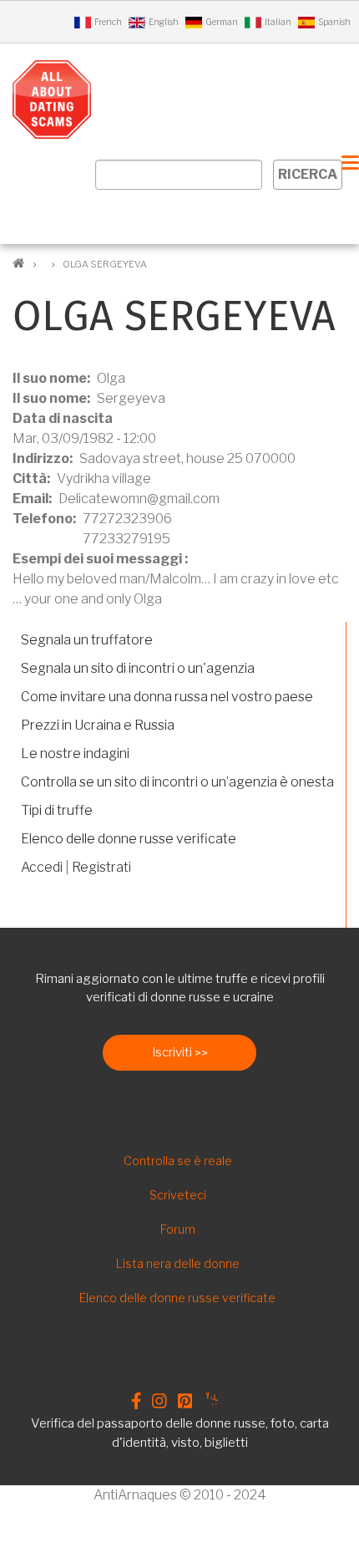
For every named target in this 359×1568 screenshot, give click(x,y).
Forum (177, 1229)
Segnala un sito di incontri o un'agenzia (138, 668)
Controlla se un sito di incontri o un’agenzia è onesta (177, 782)
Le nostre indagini (75, 753)
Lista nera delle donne (178, 1263)
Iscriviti (172, 1052)
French (108, 22)
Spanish (334, 22)
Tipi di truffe (57, 810)
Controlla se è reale (178, 1160)
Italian (278, 22)
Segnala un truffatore (87, 640)
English (164, 22)
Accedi (42, 867)
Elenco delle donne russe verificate (128, 839)
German (221, 22)
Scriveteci (177, 1195)
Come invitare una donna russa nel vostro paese (167, 697)
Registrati (101, 867)
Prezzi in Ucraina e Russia (97, 725)
